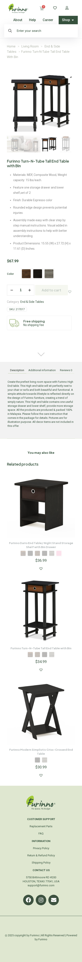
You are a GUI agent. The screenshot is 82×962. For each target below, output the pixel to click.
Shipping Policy (41, 862)
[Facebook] (28, 900)
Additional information (42, 370)
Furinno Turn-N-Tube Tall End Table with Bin (41, 648)
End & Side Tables (32, 301)
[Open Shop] (72, 20)
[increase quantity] (29, 290)
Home (11, 46)
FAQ (41, 833)
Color (10, 273)
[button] (70, 292)
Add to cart (51, 290)
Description (17, 370)
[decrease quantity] (11, 290)
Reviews (66, 370)
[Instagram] (41, 900)
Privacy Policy (41, 848)
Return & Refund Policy (41, 855)
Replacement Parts (41, 826)
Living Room (30, 46)
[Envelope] (53, 900)
